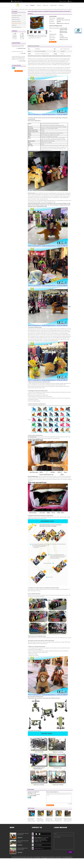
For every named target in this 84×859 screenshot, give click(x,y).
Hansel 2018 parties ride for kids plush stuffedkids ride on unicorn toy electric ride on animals (59, 821)
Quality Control (53, 5)
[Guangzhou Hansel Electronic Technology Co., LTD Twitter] (39, 834)
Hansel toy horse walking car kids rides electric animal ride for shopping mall (50, 821)
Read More (20, 837)
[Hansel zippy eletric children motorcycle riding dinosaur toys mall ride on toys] (67, 813)
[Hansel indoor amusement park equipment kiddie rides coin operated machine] (40, 813)
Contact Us (61, 5)
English (70, 1)
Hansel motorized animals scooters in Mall (22, 849)
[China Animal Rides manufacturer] (18, 4)
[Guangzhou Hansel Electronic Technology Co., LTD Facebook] (36, 834)
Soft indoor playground (16, 27)
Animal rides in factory (23, 9)
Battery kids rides (15, 17)
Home (27, 5)
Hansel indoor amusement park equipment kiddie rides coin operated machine (40, 821)
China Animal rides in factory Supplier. (25, 857)
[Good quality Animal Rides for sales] (15, 36)
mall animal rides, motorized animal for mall (22, 834)
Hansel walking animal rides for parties (22, 841)
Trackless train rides (16, 19)
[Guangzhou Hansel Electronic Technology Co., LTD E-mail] (30, 797)
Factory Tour (45, 5)
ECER (45, 858)
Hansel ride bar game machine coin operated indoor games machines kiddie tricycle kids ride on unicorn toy (37, 36)
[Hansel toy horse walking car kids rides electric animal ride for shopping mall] (49, 813)
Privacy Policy (14, 857)
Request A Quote (62, 1)
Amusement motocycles (16, 15)
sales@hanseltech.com (17, 1)
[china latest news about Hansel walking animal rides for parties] (13, 843)
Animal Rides (14, 13)
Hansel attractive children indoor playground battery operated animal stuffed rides (31, 821)
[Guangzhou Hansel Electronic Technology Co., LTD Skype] (28, 797)
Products (32, 5)
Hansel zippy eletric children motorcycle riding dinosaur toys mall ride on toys (67, 820)
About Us (39, 5)
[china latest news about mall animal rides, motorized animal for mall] (13, 836)
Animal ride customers (16, 21)
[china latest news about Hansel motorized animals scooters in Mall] (13, 851)
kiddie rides (14, 25)
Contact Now (53, 41)
